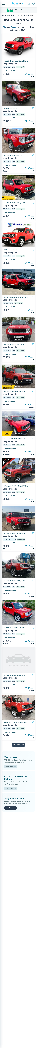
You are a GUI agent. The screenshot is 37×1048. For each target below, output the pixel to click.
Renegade (26, 15)
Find (5, 27)
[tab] (15, 103)
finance (14, 27)
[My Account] (29, 3)
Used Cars (11, 15)
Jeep (18, 15)
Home (4, 15)
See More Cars (18, 745)
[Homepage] (18, 3)
